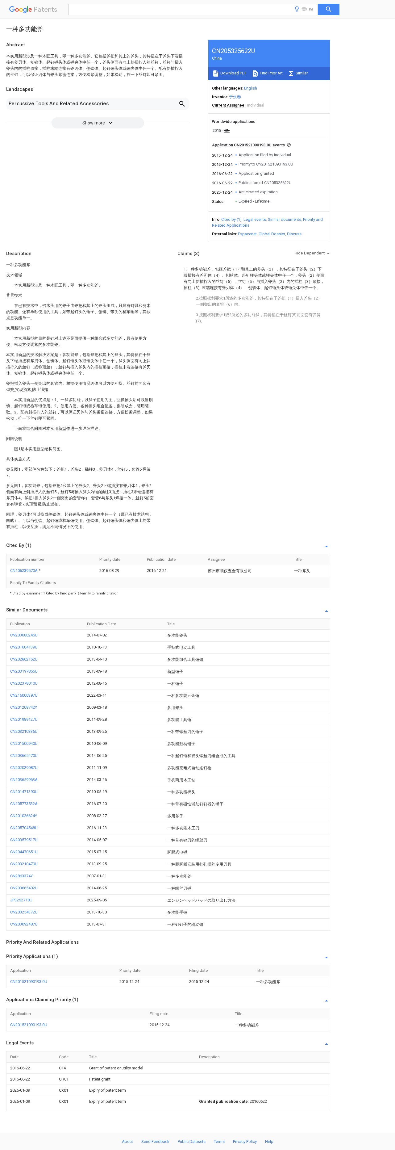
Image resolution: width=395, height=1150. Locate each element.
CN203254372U (24, 912)
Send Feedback (155, 1141)
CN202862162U (24, 659)
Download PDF (233, 73)
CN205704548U (24, 827)
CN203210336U (24, 731)
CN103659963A (24, 779)
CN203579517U (24, 839)
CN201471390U (24, 791)
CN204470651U (24, 852)
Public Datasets (192, 1141)
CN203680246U (24, 635)
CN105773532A (24, 803)
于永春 (235, 96)
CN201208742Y (23, 707)
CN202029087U (24, 767)
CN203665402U (24, 888)
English (250, 88)
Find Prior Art (271, 73)
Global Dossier (272, 234)
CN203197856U (24, 671)
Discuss (294, 234)
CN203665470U (24, 755)
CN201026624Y (23, 815)
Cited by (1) (231, 219)
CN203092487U (24, 924)
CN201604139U (24, 647)
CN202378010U (24, 683)
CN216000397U (24, 695)
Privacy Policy (245, 1141)
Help (269, 1141)
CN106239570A (24, 570)
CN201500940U (24, 743)
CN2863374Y (21, 876)
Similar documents (284, 219)
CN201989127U (24, 719)
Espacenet (247, 234)
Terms (219, 1141)
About (127, 1141)
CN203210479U (24, 864)
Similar (301, 73)
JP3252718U (21, 900)
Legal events (254, 219)
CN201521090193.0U (28, 981)
